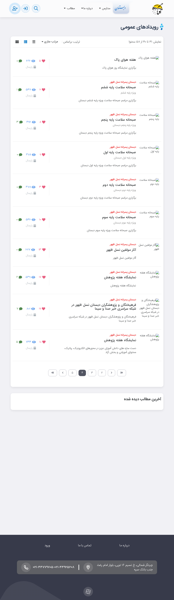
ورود (47, 545)
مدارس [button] (105, 8)
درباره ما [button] (88, 8)
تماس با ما (84, 545)
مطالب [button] (70, 8)
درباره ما (124, 545)
